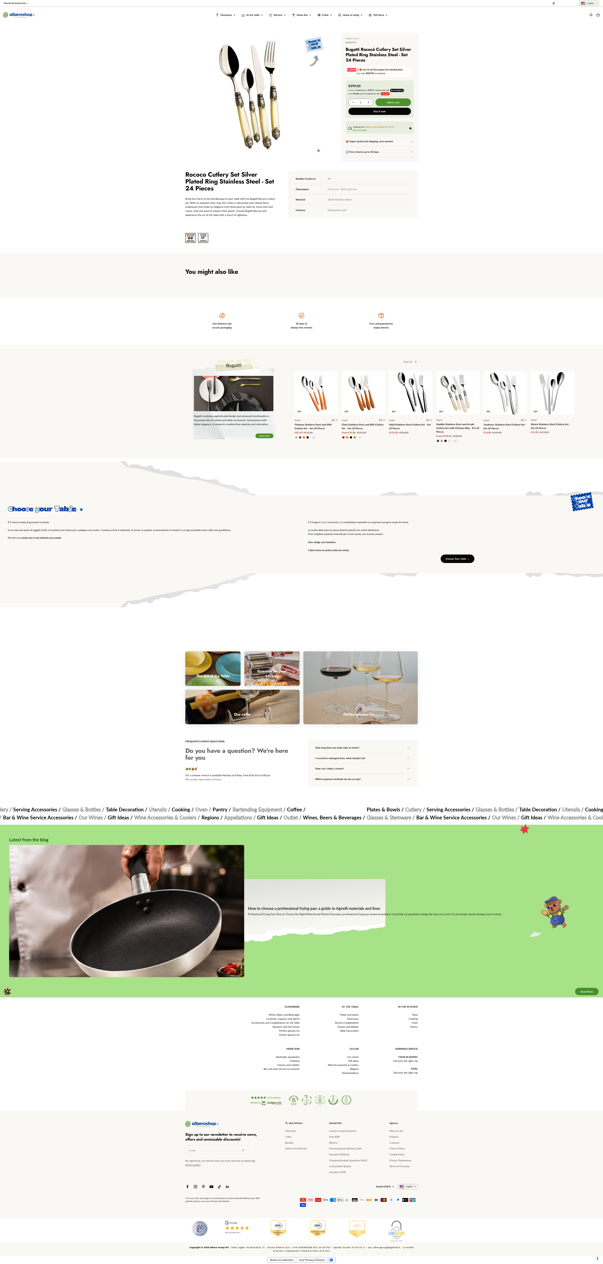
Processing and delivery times (345, 1148)
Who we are (396, 1130)
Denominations (350, 1072)
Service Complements (347, 1022)
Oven (415, 1022)
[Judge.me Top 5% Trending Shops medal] (346, 1100)
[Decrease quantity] (353, 102)
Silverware (353, 1018)
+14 (313, 437)
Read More (587, 991)
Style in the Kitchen (296, 1148)
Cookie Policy (397, 1154)
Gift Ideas (378, 15)
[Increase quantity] (368, 102)
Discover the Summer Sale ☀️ (16, 3)
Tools (415, 1014)
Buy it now (380, 111)
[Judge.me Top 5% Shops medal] (333, 1100)
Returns (333, 1142)
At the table (253, 15)
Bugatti (351, 42)
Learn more (264, 436)
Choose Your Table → (457, 558)
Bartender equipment (288, 1056)
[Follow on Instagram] (195, 1187)
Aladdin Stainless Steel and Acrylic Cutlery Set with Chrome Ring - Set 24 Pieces (457, 428)
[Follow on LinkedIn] (227, 1187)
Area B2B (334, 1136)
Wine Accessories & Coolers (343, 1064)
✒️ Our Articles (293, 1122)
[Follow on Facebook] (187, 1187)
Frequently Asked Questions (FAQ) (348, 1160)
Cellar (325, 15)
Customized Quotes (340, 1166)
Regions (354, 1068)
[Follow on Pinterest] (203, 1187)
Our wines (353, 1056)
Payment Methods (339, 1154)
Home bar (290, 1130)
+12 (455, 441)
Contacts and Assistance (342, 1130)
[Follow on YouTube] (211, 1187)
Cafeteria (294, 1060)
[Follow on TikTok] (219, 1187)
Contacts (394, 1142)
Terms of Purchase (399, 1166)
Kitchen (278, 15)
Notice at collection (281, 1259)
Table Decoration (349, 1030)
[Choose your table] (314, 52)
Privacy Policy (397, 1148)
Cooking (413, 1018)
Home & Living (351, 15)
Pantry (414, 1026)
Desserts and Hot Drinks (286, 1026)
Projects (394, 1136)
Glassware (226, 15)
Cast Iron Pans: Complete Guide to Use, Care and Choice (295, 908)
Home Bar (302, 15)
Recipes (289, 1142)
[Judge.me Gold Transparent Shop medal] (307, 1100)
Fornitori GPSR (337, 1172)
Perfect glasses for (289, 1030)
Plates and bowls (349, 1014)
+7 (360, 437)
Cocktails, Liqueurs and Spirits (283, 1018)
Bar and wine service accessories (282, 1068)
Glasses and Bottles (348, 1026)
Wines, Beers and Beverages (284, 1014)
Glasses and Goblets (288, 1064)
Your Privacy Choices (312, 1259)
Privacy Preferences (400, 1160)
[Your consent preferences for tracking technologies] (597, 1258)
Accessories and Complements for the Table (276, 1022)
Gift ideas (353, 1060)
